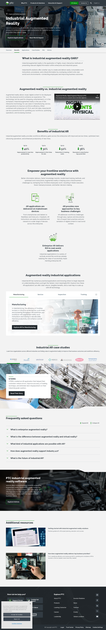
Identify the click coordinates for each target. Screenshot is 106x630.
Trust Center (70, 627)
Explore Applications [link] (15, 38)
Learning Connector (60, 607)
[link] (24, 327)
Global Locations (79, 616)
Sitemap (88, 627)
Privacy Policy (80, 627)
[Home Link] (7, 14)
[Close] (30, 604)
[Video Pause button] (102, 44)
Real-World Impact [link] (36, 38)
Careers (56, 612)
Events (76, 612)
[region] (16, 615)
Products (57, 603)
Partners (76, 607)
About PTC (57, 598)
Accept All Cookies (17, 614)
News (75, 603)
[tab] (19, 295)
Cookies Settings (98, 627)
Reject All (17, 619)
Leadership (57, 616)
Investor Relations (79, 598)
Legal (62, 627)
